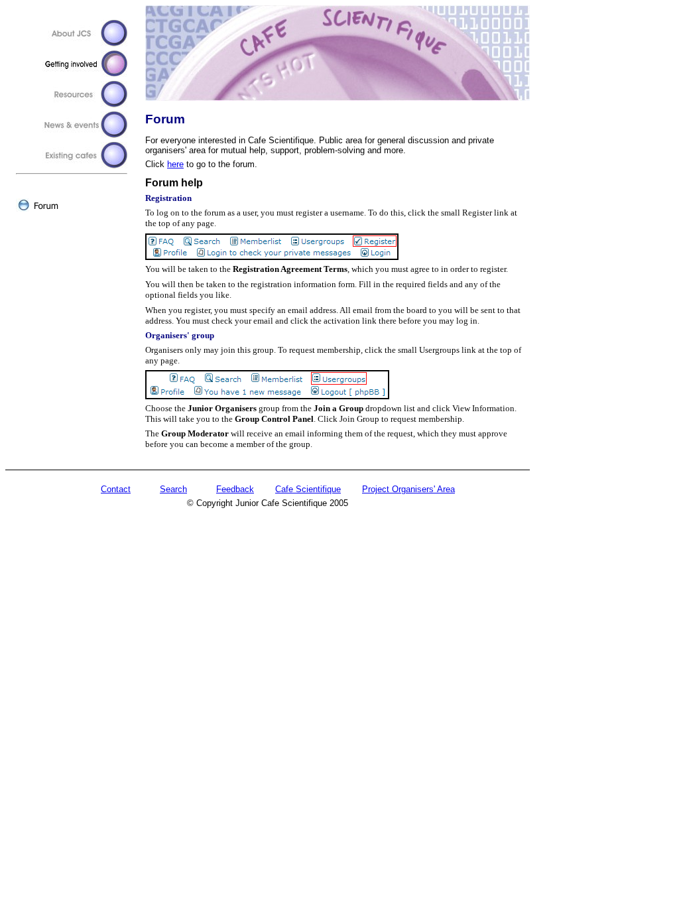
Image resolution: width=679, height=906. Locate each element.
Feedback (235, 489)
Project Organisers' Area (408, 489)
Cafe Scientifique (308, 489)
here (175, 164)
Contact (116, 489)
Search (173, 489)
